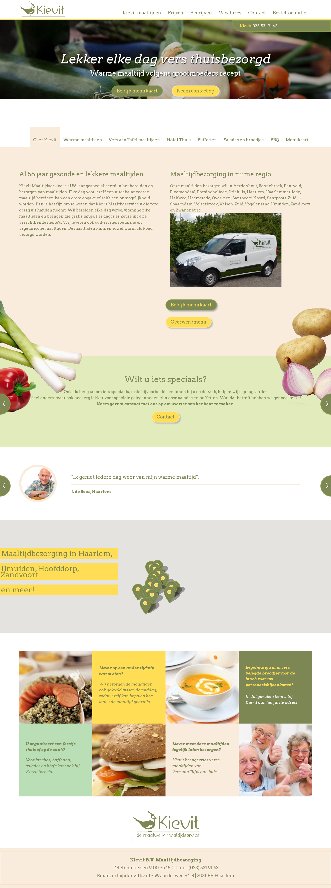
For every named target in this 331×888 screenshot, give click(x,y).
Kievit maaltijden (142, 13)
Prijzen (176, 13)
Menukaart (297, 139)
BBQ (274, 139)
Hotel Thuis (179, 139)
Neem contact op (195, 91)
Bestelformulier (290, 13)
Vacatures (230, 13)
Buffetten (207, 139)
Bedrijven (201, 13)
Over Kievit (45, 139)
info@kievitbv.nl (131, 875)
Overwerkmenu (188, 322)
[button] (172, 595)
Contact (257, 13)
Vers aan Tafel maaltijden (134, 139)
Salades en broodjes (244, 139)
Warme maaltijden (82, 139)
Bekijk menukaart (137, 91)
